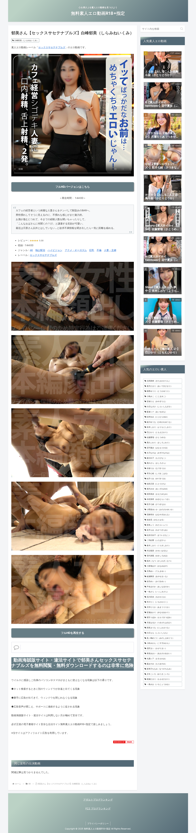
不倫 (99, 250)
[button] (181, 28)
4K (31, 250)
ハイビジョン (55, 250)
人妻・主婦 (110, 250)
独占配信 (40, 250)
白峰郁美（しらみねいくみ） (26, 40)
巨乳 (91, 250)
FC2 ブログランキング (98, 808)
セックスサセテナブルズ (51, 47)
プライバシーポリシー (98, 823)
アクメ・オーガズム (76, 250)
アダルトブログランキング (98, 799)
